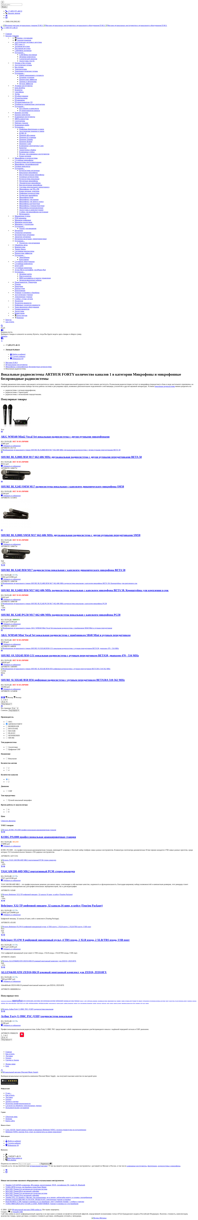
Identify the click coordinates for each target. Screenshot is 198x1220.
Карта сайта (10, 1121)
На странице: (6, 708)
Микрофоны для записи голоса (31, 202)
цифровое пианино (92, 1001)
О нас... (8, 1093)
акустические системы (31, 1001)
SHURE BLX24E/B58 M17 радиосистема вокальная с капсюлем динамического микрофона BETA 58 (63, 570)
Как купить (10, 1054)
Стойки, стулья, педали (24, 299)
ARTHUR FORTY (15, 724)
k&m (134, 1003)
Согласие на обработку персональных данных (24, 1106)
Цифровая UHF (14, 749)
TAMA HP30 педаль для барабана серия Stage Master (26, 1187)
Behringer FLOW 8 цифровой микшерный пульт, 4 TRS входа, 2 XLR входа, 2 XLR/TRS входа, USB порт (65, 939)
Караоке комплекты (22, 115)
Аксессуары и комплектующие (31, 210)
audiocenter (104, 1003)
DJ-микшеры (20, 100)
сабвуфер (3, 1003)
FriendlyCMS (18, 1212)
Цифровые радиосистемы (29, 193)
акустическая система (48, 1001)
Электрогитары (21, 69)
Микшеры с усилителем (24, 224)
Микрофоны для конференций (26, 164)
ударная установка (117, 1003)
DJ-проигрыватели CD (24, 102)
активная (94, 1003)
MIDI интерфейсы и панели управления (35, 278)
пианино (119, 1001)
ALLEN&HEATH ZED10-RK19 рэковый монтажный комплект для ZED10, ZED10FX (54, 972)
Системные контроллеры (24, 251)
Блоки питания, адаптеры (29, 191)
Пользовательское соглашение (17, 1108)
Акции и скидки (12, 1101)
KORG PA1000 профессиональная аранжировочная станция (38, 836)
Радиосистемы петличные (29, 170)
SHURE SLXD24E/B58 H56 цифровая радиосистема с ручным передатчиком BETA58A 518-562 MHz (63, 679)
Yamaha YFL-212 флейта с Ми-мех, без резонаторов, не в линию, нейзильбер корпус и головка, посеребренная (49, 1197)
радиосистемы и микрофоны (169, 1166)
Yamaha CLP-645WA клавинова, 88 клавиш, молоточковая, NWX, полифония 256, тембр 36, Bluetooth (45, 1185)
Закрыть (4, 336)
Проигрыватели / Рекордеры (26, 282)
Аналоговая (13, 747)
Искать (4, 7)
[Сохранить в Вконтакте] (6, 15)
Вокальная (12, 759)
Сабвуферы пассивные (28, 55)
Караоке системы (21, 113)
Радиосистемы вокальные (29, 179)
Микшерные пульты (22, 216)
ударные (147, 1003)
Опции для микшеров (27, 228)
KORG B (22, 133)
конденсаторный (59, 1003)
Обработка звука (21, 245)
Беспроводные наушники (24, 235)
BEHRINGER (13, 726)
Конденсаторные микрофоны (30, 185)
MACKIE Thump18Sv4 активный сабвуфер (22, 1191)
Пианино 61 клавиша (27, 137)
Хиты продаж (21, 315)
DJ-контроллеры (21, 98)
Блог (7, 1066)
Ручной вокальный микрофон (20, 800)
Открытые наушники (23, 233)
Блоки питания (25, 156)
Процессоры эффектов (28, 79)
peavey (167, 1001)
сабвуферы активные (33, 1003)
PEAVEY (11, 733)
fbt (137, 1001)
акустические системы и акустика (157, 1001)
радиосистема (146, 1001)
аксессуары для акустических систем (178, 1001)
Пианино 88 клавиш (27, 135)
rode (85, 1001)
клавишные (137, 1003)
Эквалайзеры (24, 257)
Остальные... (20, 53)
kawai (21, 1003)
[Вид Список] (4, 697)
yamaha (123, 1001)
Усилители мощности (23, 303)
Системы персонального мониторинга (34, 187)
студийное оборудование (68, 1003)
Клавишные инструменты (25, 117)
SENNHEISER (14, 735)
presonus (194, 1001)
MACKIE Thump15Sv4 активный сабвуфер (22, 1195)
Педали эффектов (26, 84)
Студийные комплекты (24, 264)
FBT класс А (20, 44)
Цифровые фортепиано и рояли (31, 129)
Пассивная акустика (22, 48)
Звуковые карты (25, 274)
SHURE (11, 738)
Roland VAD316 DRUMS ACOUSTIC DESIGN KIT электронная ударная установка (38, 1199)
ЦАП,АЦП (19, 266)
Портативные (20, 290)
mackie (108, 1003)
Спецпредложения (23, 40)
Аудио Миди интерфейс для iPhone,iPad (30, 270)
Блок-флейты (20, 88)
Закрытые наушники (23, 237)
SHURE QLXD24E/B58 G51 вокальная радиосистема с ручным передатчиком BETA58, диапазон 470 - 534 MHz (70, 655)
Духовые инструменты (24, 86)
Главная (9, 1052)
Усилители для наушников (29, 243)
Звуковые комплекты (27, 57)
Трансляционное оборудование (27, 307)
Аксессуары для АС (27, 61)
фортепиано (152, 1166)
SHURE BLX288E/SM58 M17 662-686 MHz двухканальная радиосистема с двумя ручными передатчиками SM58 (70, 535)
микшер (140, 1001)
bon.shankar (11, 1160)
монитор (111, 1003)
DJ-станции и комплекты (29, 108)
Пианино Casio (25, 144)
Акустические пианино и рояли (31, 131)
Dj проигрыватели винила (29, 110)
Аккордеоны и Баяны (27, 150)
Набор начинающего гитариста (31, 75)
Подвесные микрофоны (28, 195)
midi (141, 1003)
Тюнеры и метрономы (28, 82)
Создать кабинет (18, 356)
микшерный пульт (112, 1001)
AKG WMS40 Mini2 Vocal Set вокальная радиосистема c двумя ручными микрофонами (55, 436)
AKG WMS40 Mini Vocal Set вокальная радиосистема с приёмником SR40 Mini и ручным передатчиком (66, 635)
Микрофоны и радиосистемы (26, 158)
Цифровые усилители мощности (27, 305)
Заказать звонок (14, 13)
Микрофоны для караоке (29, 199)
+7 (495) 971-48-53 (10, 28)
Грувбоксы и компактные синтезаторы (30, 104)
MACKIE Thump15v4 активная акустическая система (26, 1193)
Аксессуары (19, 311)
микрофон (17, 1000)
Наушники (19, 230)
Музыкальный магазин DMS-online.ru (26, 1210)
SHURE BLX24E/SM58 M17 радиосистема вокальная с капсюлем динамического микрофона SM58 (62, 486)
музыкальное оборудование (6, 1001)
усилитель (189, 1001)
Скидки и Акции (12, 1060)
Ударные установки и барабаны (27, 293)
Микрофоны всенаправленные (31, 208)
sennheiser (76, 1003)
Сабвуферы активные (23, 50)
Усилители (19, 301)
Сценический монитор (28, 59)
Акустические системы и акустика (28, 42)
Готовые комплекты (22, 166)
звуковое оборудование (130, 1001)
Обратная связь (11, 1117)
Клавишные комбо (22, 125)
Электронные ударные (23, 297)
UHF (10, 791)
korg (79, 1003)
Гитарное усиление (26, 77)
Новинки (20, 318)
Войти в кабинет (19, 354)
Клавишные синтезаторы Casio (31, 146)
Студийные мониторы (23, 268)
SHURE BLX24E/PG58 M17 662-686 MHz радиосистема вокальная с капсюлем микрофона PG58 (60, 614)
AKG (10, 722)
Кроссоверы (24, 259)
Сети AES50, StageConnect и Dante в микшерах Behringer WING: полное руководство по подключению (46, 1130)
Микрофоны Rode (26, 197)
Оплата (8, 1058)
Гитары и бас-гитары (23, 63)
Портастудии (20, 288)
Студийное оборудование (25, 262)
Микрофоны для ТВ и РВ (29, 189)
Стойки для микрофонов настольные (33, 212)
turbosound (59, 1001)
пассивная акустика (102, 1001)
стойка (26, 1003)
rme (24, 1003)
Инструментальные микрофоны (31, 175)
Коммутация (19, 313)
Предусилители (25, 276)
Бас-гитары (19, 67)
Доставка (9, 1056)
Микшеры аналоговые (23, 222)
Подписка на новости (9, 1164)
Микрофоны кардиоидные (29, 204)
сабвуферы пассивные (43, 1003)
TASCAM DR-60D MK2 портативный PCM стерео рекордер (38, 871)
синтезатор (99, 1003)
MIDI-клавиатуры (22, 119)
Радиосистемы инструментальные (28, 162)
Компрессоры (20, 247)
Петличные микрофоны (28, 181)
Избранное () (17, 359)
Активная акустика (22, 46)
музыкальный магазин (38, 1166)
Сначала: (4, 710)
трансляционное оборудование (86, 1003)
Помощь (9, 1119)
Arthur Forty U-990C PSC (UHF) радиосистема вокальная (36, 1016)
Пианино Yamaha (26, 139)
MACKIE (12, 731)
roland (18, 1003)
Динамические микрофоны (30, 183)
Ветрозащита (24, 214)
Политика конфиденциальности (18, 1103)
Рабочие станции (21, 123)
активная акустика (68, 1001)
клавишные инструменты (137, 1166)
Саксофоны (19, 92)
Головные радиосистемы (29, 177)
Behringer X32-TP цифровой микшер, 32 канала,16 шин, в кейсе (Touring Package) (52, 905)
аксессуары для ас (12, 1003)
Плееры (18, 284)
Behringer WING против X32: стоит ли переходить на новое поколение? (34, 1132)
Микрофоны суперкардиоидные (31, 206)
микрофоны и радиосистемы (127, 1003)
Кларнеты (18, 90)
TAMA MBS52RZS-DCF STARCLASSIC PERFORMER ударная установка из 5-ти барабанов (42, 1204)
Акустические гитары (23, 65)
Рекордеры (19, 286)
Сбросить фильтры (8, 821)
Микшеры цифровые (23, 220)
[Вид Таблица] (2, 697)
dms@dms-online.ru (14, 1158)
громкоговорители (52, 1003)
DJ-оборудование (21, 96)
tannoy (82, 1001)
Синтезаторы (20, 121)
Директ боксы (20, 249)
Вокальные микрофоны (28, 173)
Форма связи (10, 1064)
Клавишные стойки (27, 152)
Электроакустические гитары (26, 71)
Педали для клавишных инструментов (34, 154)
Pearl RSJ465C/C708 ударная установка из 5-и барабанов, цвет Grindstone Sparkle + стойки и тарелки (45, 1202)
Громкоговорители (22, 309)
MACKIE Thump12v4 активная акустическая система (26, 1189)
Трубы (17, 94)
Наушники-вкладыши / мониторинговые (31, 239)
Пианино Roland (25, 142)
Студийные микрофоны (24, 160)
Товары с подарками (24, 38)
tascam (143, 1003)
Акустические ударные (24, 295)
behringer (77, 1001)
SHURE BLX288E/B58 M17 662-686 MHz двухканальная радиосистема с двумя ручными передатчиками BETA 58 (71, 456)
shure (7, 1003)
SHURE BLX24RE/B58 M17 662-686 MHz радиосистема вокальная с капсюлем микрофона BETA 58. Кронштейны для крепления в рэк (85, 590)
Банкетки (23, 148)
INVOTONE (13, 729)
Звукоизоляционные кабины (30, 280)
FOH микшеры (20, 218)
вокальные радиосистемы (165, 386)
